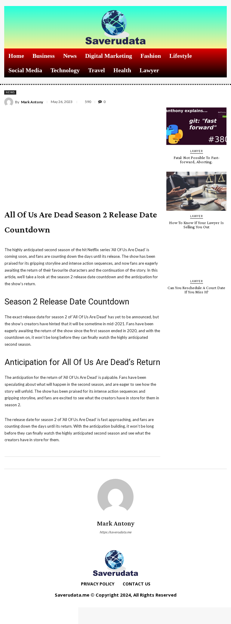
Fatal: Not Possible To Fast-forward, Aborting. (197, 159)
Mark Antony (32, 102)
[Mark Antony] (9, 102)
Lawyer (196, 151)
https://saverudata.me (115, 532)
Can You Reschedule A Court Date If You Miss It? (196, 289)
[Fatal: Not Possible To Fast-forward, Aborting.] (196, 126)
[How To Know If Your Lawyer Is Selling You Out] (196, 191)
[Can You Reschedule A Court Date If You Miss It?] (196, 256)
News (10, 92)
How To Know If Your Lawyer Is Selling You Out (196, 224)
